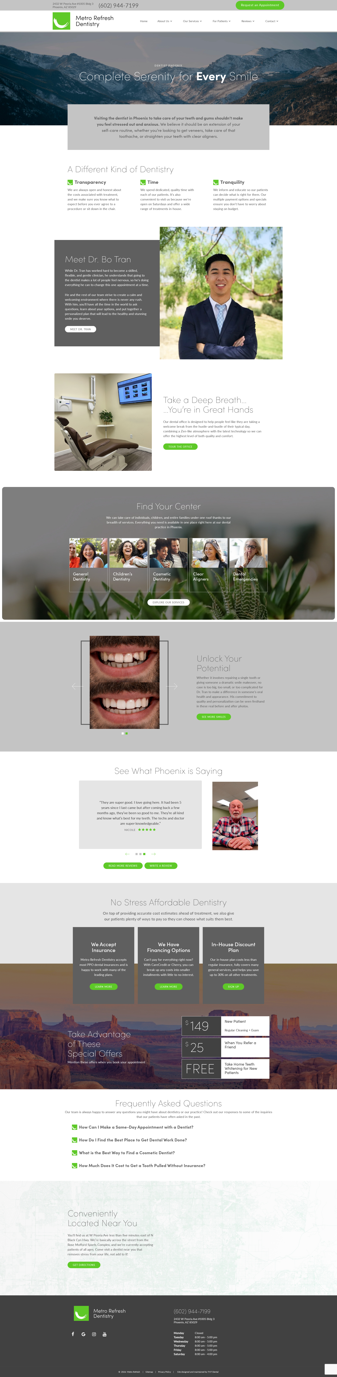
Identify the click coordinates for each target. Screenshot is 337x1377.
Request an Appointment (260, 5)
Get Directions (84, 1265)
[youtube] (104, 1334)
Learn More (103, 986)
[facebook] (72, 1334)
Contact (270, 21)
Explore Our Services (168, 602)
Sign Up (233, 986)
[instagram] (93, 1334)
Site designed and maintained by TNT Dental (198, 1371)
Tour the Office (180, 446)
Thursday (179, 1345)
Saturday (179, 1354)
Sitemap (149, 1371)
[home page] (83, 21)
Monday (179, 1333)
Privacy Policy (164, 1371)
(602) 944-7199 (119, 5)
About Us (163, 21)
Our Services (191, 21)
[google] (83, 1334)
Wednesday (181, 1341)
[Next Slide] (171, 686)
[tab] (123, 733)
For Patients (220, 21)
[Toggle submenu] (171, 21)
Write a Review (161, 865)
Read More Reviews (123, 865)
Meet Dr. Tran (80, 329)
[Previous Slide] (77, 686)
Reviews (247, 21)
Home (143, 21)
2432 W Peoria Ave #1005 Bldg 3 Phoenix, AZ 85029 (73, 5)
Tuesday (179, 1337)
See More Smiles (214, 717)
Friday (177, 1350)
